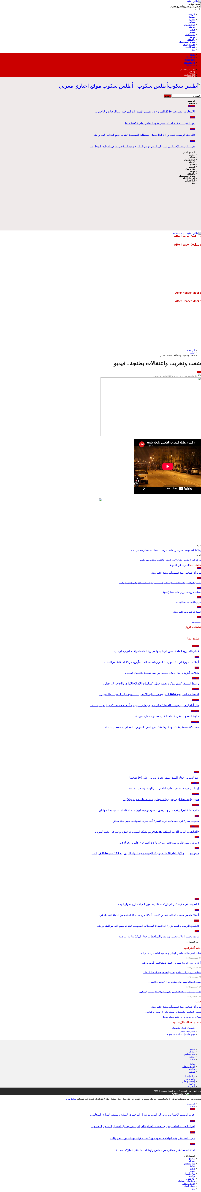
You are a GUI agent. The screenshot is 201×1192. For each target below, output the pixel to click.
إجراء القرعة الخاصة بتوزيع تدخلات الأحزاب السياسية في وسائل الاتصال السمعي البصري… (143, 1126)
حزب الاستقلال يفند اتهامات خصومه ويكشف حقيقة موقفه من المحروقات (152, 1138)
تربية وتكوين (189, 24)
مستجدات (191, 106)
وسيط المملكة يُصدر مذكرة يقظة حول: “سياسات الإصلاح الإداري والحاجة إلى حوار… (151, 683)
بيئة (193, 49)
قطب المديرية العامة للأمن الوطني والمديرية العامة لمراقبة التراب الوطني (156, 651)
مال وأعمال (190, 34)
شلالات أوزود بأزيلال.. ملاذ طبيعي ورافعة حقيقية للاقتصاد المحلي (162, 672)
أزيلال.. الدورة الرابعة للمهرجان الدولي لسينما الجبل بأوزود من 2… (171, 963)
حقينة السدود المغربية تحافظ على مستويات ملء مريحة (167, 716)
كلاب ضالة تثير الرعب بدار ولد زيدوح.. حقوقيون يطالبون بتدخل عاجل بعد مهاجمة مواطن (149, 810)
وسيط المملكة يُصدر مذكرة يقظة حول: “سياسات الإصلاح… (174, 982)
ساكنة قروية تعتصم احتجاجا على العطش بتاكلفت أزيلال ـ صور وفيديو (170, 559)
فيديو (192, 29)
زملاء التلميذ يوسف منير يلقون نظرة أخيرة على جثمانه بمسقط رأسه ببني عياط (165, 550)
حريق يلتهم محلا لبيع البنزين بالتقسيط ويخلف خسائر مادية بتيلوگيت (161, 799)
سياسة (192, 17)
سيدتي (192, 32)
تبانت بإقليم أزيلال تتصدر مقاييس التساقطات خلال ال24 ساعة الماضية (159, 936)
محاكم (192, 22)
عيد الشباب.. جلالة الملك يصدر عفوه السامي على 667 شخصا (160, 123)
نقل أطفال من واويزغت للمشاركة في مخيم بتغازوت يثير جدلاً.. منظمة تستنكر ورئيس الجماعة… (144, 705)
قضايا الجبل (190, 47)
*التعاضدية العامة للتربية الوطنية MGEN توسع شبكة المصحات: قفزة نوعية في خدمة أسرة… (147, 831)
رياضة (192, 37)
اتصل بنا (192, 73)
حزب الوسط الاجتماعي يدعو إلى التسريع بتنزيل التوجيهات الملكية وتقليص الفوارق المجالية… (142, 146)
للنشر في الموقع (189, 75)
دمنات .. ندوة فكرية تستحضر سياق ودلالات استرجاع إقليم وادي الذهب (159, 842)
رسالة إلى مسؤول (187, 42)
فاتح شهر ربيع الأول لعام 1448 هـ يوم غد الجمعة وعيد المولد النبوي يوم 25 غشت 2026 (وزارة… (145, 853)
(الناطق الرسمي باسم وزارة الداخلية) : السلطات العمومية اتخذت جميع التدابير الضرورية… (144, 134)
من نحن (192, 71)
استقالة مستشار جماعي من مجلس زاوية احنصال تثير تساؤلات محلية (155, 1150)
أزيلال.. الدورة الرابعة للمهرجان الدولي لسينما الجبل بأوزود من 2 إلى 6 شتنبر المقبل (151, 662)
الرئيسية (191, 14)
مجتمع (192, 19)
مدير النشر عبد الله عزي (187, 69)
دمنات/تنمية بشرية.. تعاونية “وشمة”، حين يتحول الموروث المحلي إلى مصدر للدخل (152, 727)
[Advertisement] (100, 208)
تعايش (192, 27)
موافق (73, 1099)
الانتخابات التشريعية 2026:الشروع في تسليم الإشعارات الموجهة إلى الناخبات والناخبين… (145, 111)
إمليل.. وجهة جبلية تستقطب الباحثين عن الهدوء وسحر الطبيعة (164, 788)
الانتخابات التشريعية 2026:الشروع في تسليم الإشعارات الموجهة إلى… (170, 991)
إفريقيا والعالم (189, 44)
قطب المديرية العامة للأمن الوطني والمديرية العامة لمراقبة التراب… (170, 953)
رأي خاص (191, 39)
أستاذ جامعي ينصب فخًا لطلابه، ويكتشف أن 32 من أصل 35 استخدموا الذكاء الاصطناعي (149, 915)
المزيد (68, 1099)
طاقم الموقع (191, 76)
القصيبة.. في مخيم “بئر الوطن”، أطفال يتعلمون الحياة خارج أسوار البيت (158, 904)
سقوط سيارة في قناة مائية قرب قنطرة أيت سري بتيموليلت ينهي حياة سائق (156, 820)
